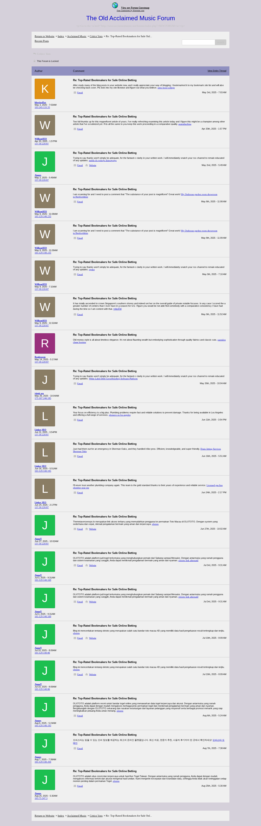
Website (92, 165)
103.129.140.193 (43, 725)
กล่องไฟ (117, 309)
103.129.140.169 (43, 580)
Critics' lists (96, 36)
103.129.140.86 (42, 653)
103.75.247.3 (41, 798)
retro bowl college (166, 87)
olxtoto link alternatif (188, 560)
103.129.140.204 (43, 762)
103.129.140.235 (43, 216)
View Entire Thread (217, 70)
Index (61, 36)
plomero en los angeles (119, 415)
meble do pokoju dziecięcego (103, 160)
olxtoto (155, 524)
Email (80, 92)
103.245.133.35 (42, 107)
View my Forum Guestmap (135, 7)
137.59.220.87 (42, 143)
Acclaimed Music (76, 36)
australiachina (184, 124)
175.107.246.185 (43, 398)
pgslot (92, 269)
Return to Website (44, 36)
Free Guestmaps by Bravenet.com (130, 10)
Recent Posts (42, 40)
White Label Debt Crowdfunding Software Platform (113, 378)
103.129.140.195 (43, 471)
